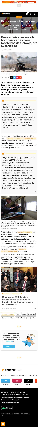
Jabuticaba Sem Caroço (18, 375)
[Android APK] (7, 408)
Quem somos (5, 392)
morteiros (10, 318)
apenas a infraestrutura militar (13, 250)
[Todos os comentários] (3, 424)
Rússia (18, 314)
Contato (22, 392)
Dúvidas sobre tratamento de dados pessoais (15, 397)
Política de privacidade (8, 395)
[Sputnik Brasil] (6, 15)
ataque (24, 314)
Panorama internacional (12, 294)
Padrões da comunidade (8, 400)
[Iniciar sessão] (31, 14)
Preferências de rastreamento (10, 402)
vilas (28, 318)
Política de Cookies (22, 395)
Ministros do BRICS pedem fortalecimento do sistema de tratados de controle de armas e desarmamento (17, 301)
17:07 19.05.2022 (6, 50)
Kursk (17, 318)
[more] (35, 131)
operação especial (25, 232)
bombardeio (31, 314)
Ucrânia (4, 318)
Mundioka (4, 375)
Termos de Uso (14, 392)
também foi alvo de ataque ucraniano (21, 138)
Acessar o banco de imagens (20, 74)
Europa (23, 318)
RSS (18, 400)
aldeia (33, 318)
